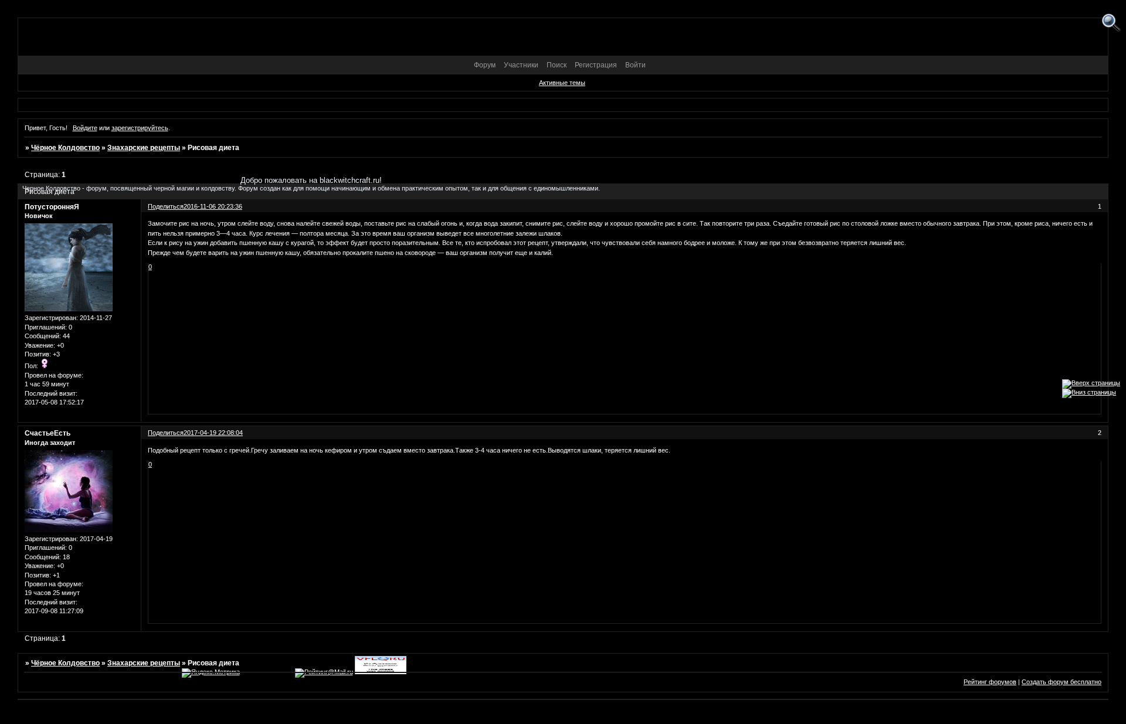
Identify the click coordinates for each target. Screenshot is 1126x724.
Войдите (85, 127)
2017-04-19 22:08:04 (213, 432)
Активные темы (562, 82)
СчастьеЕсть (47, 433)
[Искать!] (1111, 23)
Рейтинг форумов (990, 681)
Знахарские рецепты (143, 148)
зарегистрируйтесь (139, 127)
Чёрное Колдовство (65, 148)
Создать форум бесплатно (1061, 681)
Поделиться (166, 432)
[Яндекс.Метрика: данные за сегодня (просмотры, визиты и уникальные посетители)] (211, 673)
